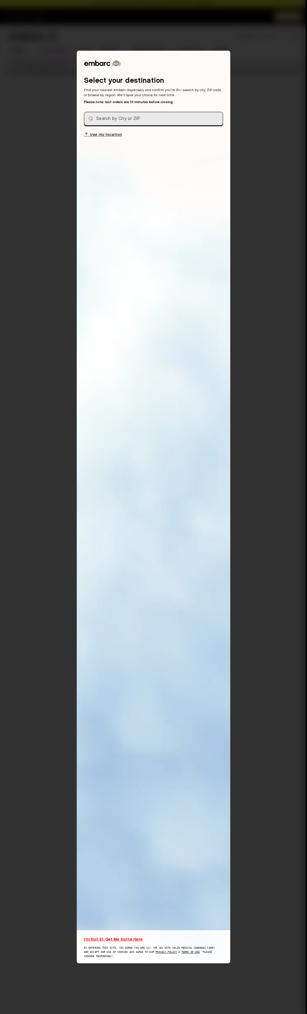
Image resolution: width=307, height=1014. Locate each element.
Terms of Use (190, 952)
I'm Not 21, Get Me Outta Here (113, 939)
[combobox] (153, 119)
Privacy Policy (166, 952)
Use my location (103, 134)
